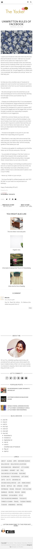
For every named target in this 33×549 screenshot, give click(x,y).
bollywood (5, 464)
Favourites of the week (9, 473)
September (7, 440)
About (3, 461)
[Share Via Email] (15, 199)
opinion (19, 486)
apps (14, 461)
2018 (4, 424)
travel (16, 501)
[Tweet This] (7, 199)
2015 (4, 431)
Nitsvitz (7, 297)
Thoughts (12, 194)
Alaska (9, 461)
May (5, 449)
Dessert (12, 470)
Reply (30, 307)
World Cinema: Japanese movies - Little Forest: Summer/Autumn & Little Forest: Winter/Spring (18, 407)
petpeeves (4, 489)
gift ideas (24, 476)
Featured (22, 473)
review (17, 492)
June (5, 444)
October (6, 437)
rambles (4, 492)
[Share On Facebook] (9, 199)
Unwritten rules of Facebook (12, 447)
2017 (4, 426)
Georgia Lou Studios (17, 547)
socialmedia (4, 194)
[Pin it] (12, 199)
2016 (4, 429)
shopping (4, 495)
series (23, 492)
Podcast (18, 489)
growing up (16, 479)
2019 (4, 422)
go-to (9, 479)
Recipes (11, 492)
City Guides (25, 467)
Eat (18, 470)
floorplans (5, 476)
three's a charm (6, 501)
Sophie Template (21, 545)
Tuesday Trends (25, 501)
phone (12, 489)
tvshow (4, 504)
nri (15, 486)
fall (22, 470)
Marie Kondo (26, 482)
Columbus (4, 470)
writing (19, 504)
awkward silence (24, 461)
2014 (4, 433)
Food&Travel (15, 476)
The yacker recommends (9, 498)
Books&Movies (6, 467)
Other (26, 486)
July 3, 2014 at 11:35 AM (9, 299)
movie (3, 486)
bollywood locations (18, 464)
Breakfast (16, 467)
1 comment (4, 193)
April (5, 451)
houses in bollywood (8, 482)
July (5, 442)
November (7, 435)
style (21, 495)
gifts (3, 479)
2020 (4, 420)
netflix (9, 486)
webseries (11, 504)
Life (19, 482)
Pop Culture (27, 489)
